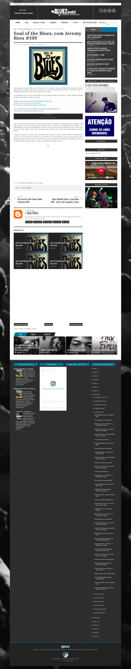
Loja (27, 22)
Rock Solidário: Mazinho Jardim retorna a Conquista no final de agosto (29, 394)
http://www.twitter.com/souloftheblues (30, 103)
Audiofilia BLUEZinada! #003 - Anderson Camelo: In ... (102, 490)
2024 (94, 368)
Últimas (93, 30)
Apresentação (18, 4)
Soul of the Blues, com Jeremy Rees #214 (25, 262)
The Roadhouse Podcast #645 (103, 480)
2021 (94, 380)
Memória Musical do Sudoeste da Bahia (25, 389)
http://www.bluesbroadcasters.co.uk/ (32, 111)
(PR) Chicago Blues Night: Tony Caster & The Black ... (103, 563)
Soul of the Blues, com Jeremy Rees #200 (104, 495)
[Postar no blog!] (24, 188)
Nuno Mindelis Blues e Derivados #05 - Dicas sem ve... (104, 588)
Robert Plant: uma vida (49, 350)
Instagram (48, 222)
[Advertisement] (48, 167)
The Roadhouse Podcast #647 (103, 420)
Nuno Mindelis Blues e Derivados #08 (104, 444)
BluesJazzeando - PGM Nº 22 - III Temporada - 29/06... (103, 544)
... (109, 30)
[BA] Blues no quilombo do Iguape (98, 64)
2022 (94, 376)
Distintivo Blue (90, 22)
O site (75, 22)
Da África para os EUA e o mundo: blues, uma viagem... (104, 429)
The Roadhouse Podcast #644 (103, 519)
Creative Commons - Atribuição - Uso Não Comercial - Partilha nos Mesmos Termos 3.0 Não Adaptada (65, 649)
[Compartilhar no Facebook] (28, 188)
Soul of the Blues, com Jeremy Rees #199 (47, 35)
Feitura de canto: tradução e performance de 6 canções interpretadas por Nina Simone (101, 71)
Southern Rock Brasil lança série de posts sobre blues (104, 529)
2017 (94, 394)
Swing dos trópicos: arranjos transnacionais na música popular (98, 49)
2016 (94, 618)
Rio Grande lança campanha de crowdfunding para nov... (103, 539)
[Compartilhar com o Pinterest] (30, 188)
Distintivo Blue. (74, 659)
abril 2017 (98, 601)
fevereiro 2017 (99, 609)
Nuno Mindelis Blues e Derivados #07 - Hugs (104, 485)
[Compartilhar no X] (26, 188)
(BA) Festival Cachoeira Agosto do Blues (100, 59)
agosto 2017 (98, 408)
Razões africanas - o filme (95, 55)
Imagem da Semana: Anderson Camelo (103, 509)
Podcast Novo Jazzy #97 (101, 439)
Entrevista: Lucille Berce (101, 471)
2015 (94, 621)
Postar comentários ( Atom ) (28, 329)
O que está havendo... (97, 85)
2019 (94, 387)
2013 (94, 629)
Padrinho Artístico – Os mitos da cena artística (103, 453)
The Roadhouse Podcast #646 (103, 448)
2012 (94, 632)
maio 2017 (98, 598)
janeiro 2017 (98, 613)
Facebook (38, 222)
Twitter (30, 222)
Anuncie (27, 4)
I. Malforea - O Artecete (23, 412)
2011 (94, 636)
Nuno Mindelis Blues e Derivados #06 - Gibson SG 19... (104, 523)
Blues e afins (39, 22)
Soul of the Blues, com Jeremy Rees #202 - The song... (104, 435)
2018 (94, 391)
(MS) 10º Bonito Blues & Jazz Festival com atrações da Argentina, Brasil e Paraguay (101, 43)
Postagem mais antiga (76, 324)
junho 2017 (98, 594)
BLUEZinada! (56, 659)
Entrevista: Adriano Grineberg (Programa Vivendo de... (103, 549)
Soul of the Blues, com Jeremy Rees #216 (25, 244)
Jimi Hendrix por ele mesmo (76, 350)
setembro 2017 (99, 405)
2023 (94, 372)
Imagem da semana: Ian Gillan (103, 462)
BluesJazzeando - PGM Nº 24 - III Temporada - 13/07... (103, 476)
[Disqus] (48, 297)
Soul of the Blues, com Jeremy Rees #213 (60, 262)
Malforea (65, 659)
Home (18, 22)
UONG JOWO (69, 661)
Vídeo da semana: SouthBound (103, 500)
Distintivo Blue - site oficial (24, 369)
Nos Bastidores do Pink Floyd (103, 350)
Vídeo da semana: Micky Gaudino (104, 559)
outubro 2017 (99, 401)
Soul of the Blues (38, 183)
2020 (94, 383)
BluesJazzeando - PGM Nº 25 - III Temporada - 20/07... (103, 424)
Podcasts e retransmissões (26, 183)
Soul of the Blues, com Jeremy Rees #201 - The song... (104, 458)
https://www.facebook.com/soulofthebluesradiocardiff (36, 101)
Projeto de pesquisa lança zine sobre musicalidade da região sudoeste (29, 415)
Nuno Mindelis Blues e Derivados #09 (104, 415)
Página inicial (48, 324)
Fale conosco (35, 4)
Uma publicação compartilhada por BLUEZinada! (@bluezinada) (60, 407)
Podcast (64, 22)
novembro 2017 (99, 397)
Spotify (66, 222)
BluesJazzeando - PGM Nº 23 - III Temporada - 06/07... (103, 514)
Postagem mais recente (21, 324)
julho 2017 (98, 412)
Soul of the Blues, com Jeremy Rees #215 (60, 244)
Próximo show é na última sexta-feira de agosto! (29, 371)
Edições (53, 22)
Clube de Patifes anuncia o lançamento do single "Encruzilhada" (101, 36)
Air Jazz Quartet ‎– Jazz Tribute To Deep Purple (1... (103, 569)
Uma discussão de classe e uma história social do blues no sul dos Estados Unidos (26, 347)
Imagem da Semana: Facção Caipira (104, 573)
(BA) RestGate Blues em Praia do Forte (103, 534)
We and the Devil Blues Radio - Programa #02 (103, 578)
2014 (94, 625)
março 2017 (98, 605)
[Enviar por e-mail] (22, 188)
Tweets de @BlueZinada (92, 153)
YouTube (57, 222)
